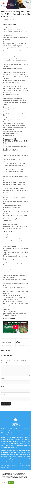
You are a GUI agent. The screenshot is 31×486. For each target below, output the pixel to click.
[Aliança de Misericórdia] (3, 4)
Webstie (3, 394)
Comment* (4, 363)
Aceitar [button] (11, 482)
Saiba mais (5, 482)
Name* (3, 378)
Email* (2, 386)
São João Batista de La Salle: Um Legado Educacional (8, 342)
